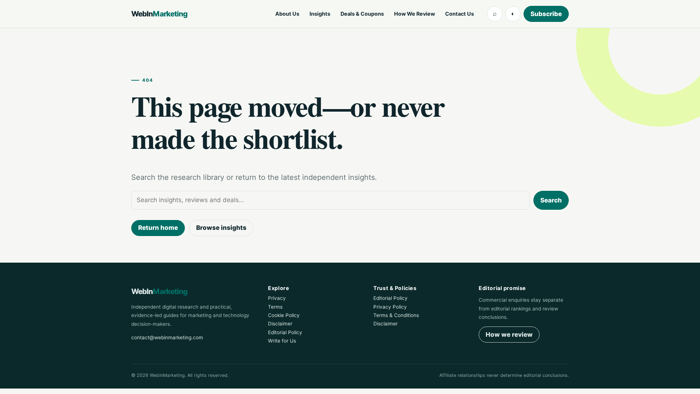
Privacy (277, 298)
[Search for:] (330, 200)
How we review (509, 334)
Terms (275, 307)
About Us (287, 14)
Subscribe (546, 14)
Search (551, 200)
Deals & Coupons (362, 14)
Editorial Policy (285, 332)
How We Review (414, 14)
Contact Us (459, 14)
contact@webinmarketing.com (167, 337)
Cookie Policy (284, 315)
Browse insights (221, 227)
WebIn (159, 13)
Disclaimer (280, 324)
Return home (158, 227)
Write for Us (282, 341)
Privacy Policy (390, 307)
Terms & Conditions (396, 315)
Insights (320, 14)
